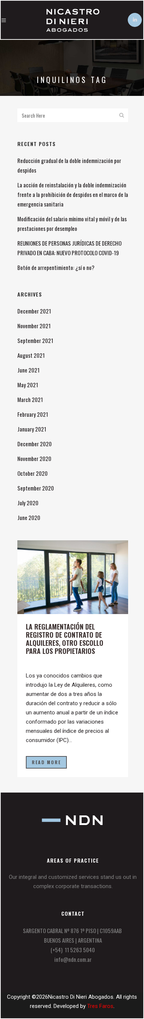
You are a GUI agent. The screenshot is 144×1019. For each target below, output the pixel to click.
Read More (46, 762)
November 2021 (34, 326)
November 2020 (34, 458)
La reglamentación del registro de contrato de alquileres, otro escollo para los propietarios (64, 639)
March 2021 (30, 399)
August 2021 (31, 355)
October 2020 (32, 473)
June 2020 (28, 517)
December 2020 (34, 444)
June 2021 (28, 370)
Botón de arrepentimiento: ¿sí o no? (56, 267)
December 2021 (34, 311)
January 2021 (31, 429)
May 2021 (27, 385)
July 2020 (27, 503)
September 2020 (35, 488)
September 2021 (35, 340)
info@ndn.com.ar (73, 959)
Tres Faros (100, 1006)
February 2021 (32, 414)
